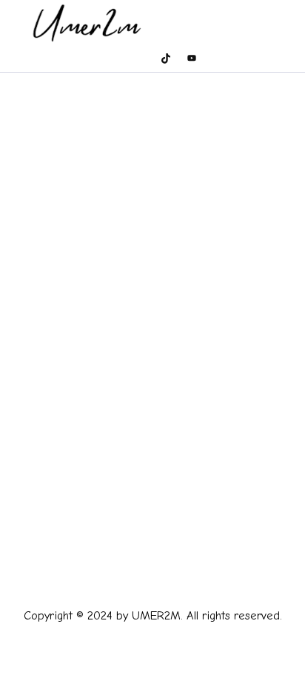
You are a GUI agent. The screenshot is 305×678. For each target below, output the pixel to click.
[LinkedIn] (218, 58)
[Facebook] (88, 58)
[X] (140, 58)
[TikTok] (166, 58)
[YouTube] (192, 58)
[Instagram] (114, 58)
